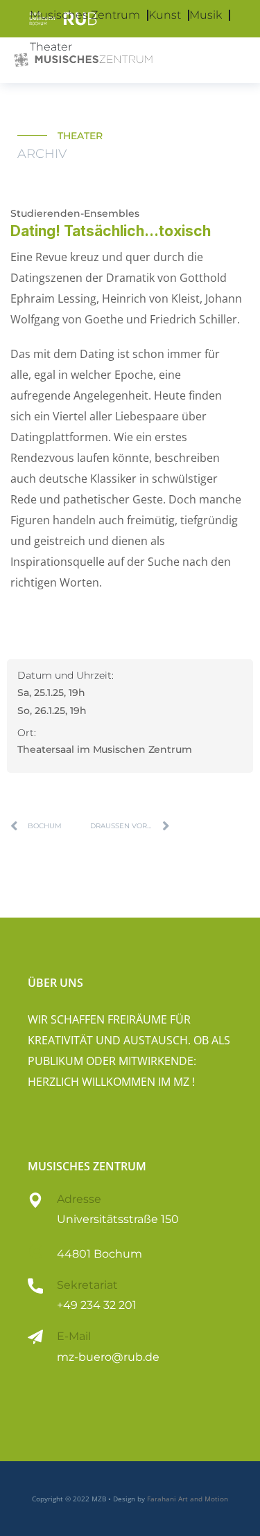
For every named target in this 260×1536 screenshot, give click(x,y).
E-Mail (74, 1336)
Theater (51, 46)
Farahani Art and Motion (187, 1498)
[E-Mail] (35, 1337)
